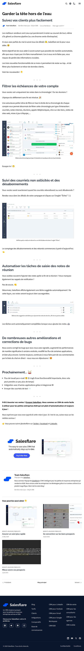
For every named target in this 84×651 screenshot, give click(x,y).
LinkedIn (53, 423)
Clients (34, 613)
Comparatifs (36, 622)
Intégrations (36, 617)
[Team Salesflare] (7, 479)
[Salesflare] (11, 3)
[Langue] (70, 3)
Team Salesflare (11, 25)
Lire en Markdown (45, 26)
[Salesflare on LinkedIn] (68, 638)
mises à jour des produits (11, 531)
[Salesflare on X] (76, 638)
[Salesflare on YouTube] (72, 638)
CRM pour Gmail (55, 613)
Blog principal (42, 582)
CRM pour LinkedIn (56, 604)
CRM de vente (71, 604)
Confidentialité (65, 646)
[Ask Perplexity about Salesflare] (24, 625)
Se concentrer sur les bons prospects (59, 534)
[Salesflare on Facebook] (80, 638)
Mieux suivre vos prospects (13, 570)
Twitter (36, 423)
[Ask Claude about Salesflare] (18, 625)
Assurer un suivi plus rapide (13, 534)
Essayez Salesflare (33, 402)
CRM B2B (52, 625)
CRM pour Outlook (56, 609)
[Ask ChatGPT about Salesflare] (5, 625)
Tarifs (34, 609)
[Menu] (79, 3)
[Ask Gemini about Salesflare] (11, 625)
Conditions (77, 646)
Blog (33, 604)
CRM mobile (70, 625)
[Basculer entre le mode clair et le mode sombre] (74, 3)
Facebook (44, 423)
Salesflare (27, 477)
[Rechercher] (66, 3)
